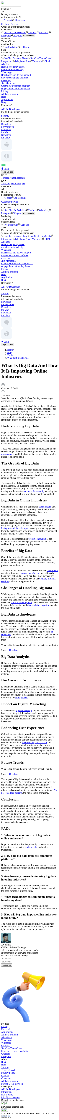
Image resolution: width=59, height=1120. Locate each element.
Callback (24, 47)
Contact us (6, 1078)
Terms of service (9, 1070)
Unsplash (13, 650)
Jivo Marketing (11, 47)
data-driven (52, 570)
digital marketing (24, 710)
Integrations (6, 1092)
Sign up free (7, 172)
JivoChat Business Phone (16, 58)
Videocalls (37, 61)
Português (20, 177)
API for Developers (10, 1089)
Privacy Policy (8, 1073)
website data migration (21, 602)
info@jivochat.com (10, 1097)
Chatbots (32, 32)
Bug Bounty (7, 1094)
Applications (7, 99)
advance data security (34, 491)
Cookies (5, 1075)
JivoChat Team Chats (40, 58)
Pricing (4, 91)
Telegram (17, 35)
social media (45, 506)
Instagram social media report (15, 528)
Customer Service (9, 24)
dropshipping (7, 454)
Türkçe (4, 177)
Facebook (6, 1029)
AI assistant (19, 20)
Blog (3, 102)
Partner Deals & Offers (12, 1083)
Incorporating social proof (34, 742)
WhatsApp (44, 32)
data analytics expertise (38, 605)
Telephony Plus (22, 61)
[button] (29, 8)
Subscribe (6, 965)
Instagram (6, 1056)
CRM (47, 61)
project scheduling (37, 539)
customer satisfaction (29, 573)
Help (3, 96)
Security (5, 1067)
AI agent (8, 20)
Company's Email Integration (15, 1051)
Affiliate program (9, 94)
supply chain (21, 697)
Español (12, 177)
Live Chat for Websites (15, 32)
